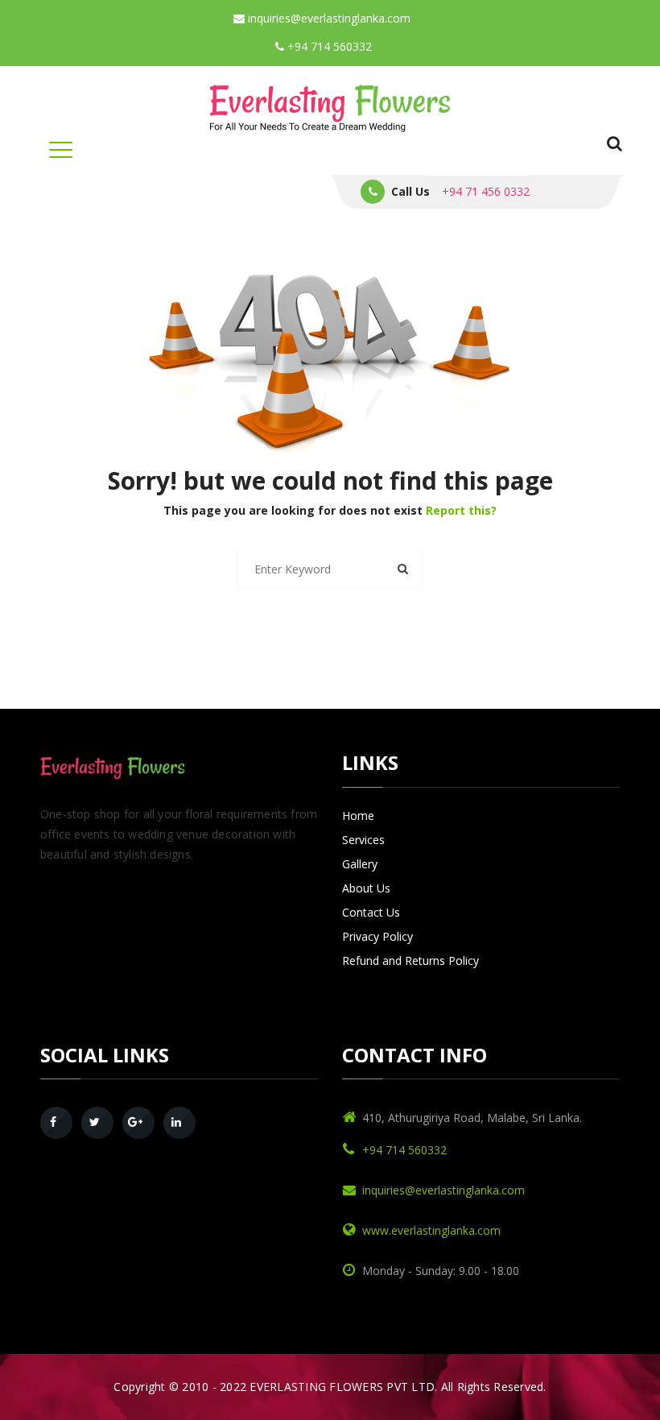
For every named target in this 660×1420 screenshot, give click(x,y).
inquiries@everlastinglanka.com (327, 18)
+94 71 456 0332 (486, 191)
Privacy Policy (377, 936)
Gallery (359, 863)
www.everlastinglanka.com (431, 1230)
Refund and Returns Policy (410, 960)
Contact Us (371, 912)
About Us (366, 888)
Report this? (461, 510)
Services (363, 839)
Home (358, 815)
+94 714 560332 (328, 46)
